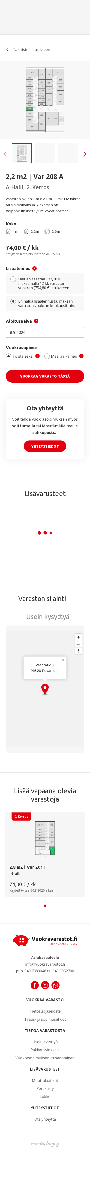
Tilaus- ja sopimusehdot (45, 1019)
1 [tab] (45, 906)
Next (84, 149)
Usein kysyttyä (45, 1041)
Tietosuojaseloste (45, 1011)
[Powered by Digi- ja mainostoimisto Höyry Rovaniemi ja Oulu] (45, 1142)
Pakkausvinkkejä (45, 1050)
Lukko (45, 1096)
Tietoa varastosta (45, 1030)
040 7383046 (35, 970)
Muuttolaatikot (45, 1080)
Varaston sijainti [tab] (42, 598)
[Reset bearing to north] (78, 651)
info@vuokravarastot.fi (45, 964)
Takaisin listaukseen (31, 49)
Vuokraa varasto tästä (45, 376)
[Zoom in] (78, 637)
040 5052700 (63, 970)
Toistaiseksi (25, 356)
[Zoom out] (78, 644)
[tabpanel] (45, 854)
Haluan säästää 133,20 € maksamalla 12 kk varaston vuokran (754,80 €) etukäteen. (44, 283)
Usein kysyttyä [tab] (47, 616)
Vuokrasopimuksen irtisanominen (45, 1058)
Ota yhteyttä (45, 1119)
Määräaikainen (66, 356)
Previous (5, 149)
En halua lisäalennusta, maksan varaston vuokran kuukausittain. (46, 303)
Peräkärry (45, 1088)
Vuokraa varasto (45, 999)
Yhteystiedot (45, 446)
